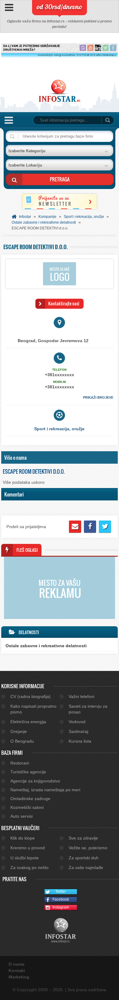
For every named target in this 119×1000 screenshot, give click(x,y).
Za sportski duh (84, 857)
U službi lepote (24, 857)
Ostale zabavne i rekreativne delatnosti (44, 222)
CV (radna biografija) (30, 696)
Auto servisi (21, 816)
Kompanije (47, 217)
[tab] (59, 457)
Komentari (14, 494)
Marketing (19, 976)
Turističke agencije (28, 771)
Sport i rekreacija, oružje (84, 217)
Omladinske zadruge (30, 798)
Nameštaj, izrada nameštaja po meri (45, 789)
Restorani (19, 763)
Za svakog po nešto (29, 867)
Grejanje (18, 731)
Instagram (60, 907)
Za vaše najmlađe (86, 867)
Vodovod (77, 721)
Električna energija (28, 721)
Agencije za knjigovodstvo (35, 780)
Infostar (25, 217)
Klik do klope (22, 838)
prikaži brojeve (98, 397)
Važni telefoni (81, 696)
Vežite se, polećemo (88, 847)
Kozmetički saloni (27, 807)
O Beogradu (22, 741)
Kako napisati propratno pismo (33, 709)
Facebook (60, 899)
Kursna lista (80, 741)
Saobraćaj (78, 731)
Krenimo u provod (27, 847)
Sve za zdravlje (83, 838)
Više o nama (15, 457)
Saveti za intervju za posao (88, 709)
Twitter (60, 891)
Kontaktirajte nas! (63, 303)
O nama (16, 964)
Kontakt (17, 970)
